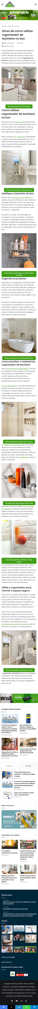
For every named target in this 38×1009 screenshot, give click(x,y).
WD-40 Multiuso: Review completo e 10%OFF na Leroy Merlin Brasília (28, 728)
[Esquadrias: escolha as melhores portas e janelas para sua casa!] (10, 744)
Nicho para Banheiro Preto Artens (19, 106)
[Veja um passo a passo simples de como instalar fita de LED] (28, 742)
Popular (9, 766)
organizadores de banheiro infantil (14, 624)
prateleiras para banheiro (13, 445)
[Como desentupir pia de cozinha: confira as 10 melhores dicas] (19, 937)
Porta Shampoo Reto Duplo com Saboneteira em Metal (19, 274)
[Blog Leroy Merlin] (10, 4)
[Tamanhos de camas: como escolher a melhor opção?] (7, 940)
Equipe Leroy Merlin (9, 43)
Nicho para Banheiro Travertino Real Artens (19, 358)
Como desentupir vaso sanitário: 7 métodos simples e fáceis (24, 774)
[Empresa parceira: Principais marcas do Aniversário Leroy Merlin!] (10, 869)
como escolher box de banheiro (17, 368)
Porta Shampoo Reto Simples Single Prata (19, 503)
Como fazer (15, 26)
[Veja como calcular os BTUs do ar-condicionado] (7, 795)
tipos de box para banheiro (21, 197)
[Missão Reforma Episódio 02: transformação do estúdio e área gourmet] (31, 949)
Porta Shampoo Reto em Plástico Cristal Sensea (19, 561)
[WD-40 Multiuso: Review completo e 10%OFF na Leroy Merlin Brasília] (28, 718)
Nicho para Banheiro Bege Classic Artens (19, 442)
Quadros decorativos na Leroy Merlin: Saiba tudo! (28, 878)
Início (5, 26)
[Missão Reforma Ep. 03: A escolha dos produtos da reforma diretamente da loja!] (19, 949)
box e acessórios (19, 137)
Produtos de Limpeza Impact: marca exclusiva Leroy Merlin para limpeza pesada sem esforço (9, 729)
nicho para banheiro (10, 386)
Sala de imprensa (6, 962)
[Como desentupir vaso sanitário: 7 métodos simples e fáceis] (7, 775)
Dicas (9, 26)
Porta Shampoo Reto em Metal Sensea (19, 190)
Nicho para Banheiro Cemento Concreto (19, 670)
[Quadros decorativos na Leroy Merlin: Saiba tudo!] (28, 869)
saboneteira (24, 457)
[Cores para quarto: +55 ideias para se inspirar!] (31, 938)
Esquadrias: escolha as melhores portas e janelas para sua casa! (10, 754)
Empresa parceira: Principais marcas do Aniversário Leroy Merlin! (9, 879)
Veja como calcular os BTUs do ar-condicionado (24, 794)
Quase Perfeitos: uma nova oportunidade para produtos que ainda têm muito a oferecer (28, 855)
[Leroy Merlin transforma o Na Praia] (10, 844)
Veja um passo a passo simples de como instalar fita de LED (28, 751)
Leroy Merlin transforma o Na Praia (10, 852)
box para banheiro (19, 122)
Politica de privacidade (8, 957)
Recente (28, 766)
